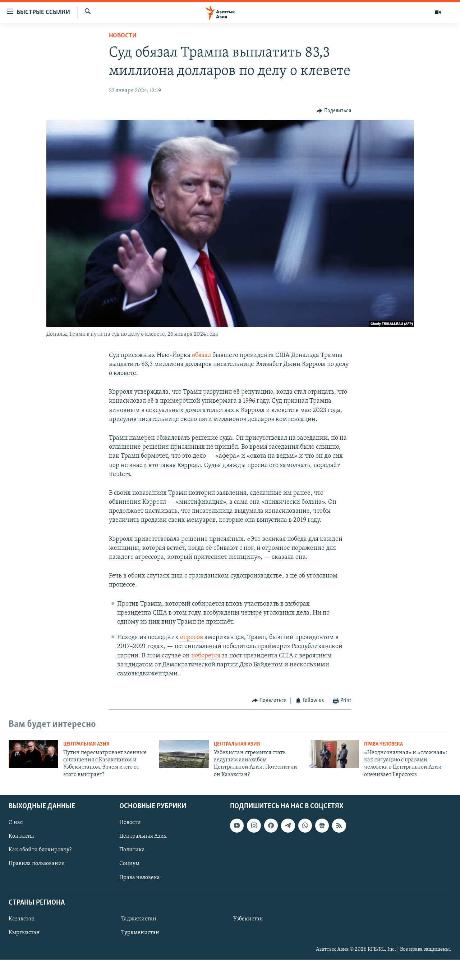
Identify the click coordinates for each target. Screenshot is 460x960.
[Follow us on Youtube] (237, 826)
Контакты (21, 836)
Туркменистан (140, 933)
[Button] (334, 111)
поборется (205, 656)
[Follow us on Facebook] (271, 826)
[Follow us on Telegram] (288, 826)
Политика (132, 850)
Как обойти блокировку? (40, 850)
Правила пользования (37, 864)
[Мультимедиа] (437, 12)
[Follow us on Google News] (322, 826)
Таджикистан (138, 919)
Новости (123, 36)
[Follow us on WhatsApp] (305, 826)
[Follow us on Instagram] (254, 826)
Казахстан (22, 919)
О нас (16, 823)
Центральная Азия (86, 744)
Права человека (383, 744)
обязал (201, 355)
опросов (191, 637)
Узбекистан (248, 919)
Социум (129, 864)
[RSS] (339, 826)
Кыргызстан (24, 933)
